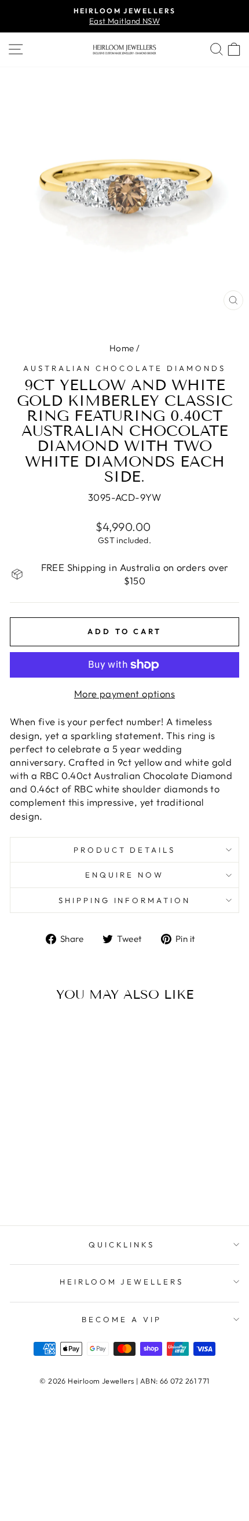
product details (125, 849)
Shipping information (124, 900)
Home (121, 348)
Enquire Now (124, 874)
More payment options (124, 693)
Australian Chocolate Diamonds (124, 368)
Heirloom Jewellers (122, 1281)
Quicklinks (122, 1244)
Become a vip (122, 1319)
